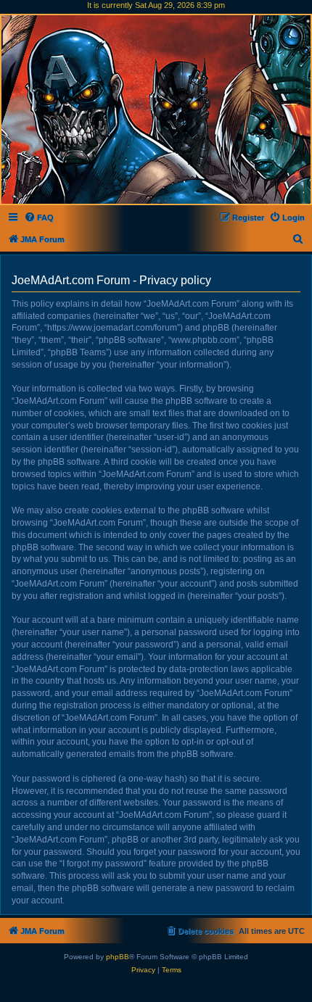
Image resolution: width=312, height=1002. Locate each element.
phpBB (117, 957)
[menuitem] (39, 217)
